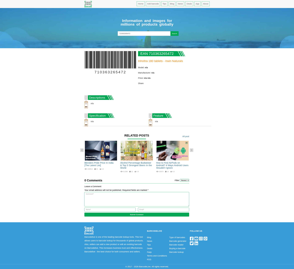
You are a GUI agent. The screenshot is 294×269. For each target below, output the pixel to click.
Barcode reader (176, 245)
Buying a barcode (177, 248)
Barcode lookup (176, 252)
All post (185, 136)
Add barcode (153, 4)
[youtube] (196, 238)
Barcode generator (177, 241)
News (180, 4)
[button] (82, 150)
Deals (189, 4)
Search (174, 33)
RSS (149, 259)
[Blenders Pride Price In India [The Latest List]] (100, 150)
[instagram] (201, 238)
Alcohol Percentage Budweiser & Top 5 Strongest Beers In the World (136, 165)
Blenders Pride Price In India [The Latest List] (98, 164)
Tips (164, 4)
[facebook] (192, 238)
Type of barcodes (177, 237)
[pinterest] (205, 238)
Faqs (149, 252)
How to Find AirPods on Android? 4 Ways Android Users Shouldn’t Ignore (172, 165)
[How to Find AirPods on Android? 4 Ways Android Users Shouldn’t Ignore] (172, 150)
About (205, 4)
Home (140, 4)
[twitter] (192, 243)
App (197, 4)
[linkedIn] (196, 243)
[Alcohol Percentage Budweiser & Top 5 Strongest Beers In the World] (136, 150)
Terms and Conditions (157, 256)
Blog (172, 4)
